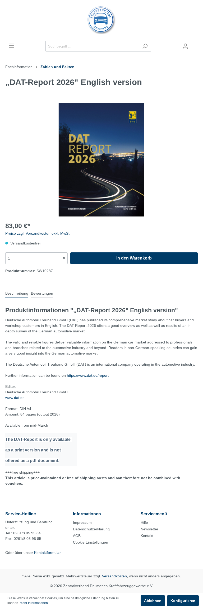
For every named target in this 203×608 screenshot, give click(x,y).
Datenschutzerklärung (91, 529)
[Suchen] (145, 46)
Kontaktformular (47, 552)
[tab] (16, 293)
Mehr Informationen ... (35, 603)
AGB (77, 536)
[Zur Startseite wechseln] (101, 20)
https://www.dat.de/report (88, 375)
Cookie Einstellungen (90, 542)
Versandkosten (114, 576)
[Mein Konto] (185, 46)
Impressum (82, 522)
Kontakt (147, 536)
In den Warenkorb (134, 258)
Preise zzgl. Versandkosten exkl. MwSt (37, 233)
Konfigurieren (182, 600)
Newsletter (149, 529)
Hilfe (144, 522)
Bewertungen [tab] (42, 293)
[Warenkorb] (194, 44)
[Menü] (11, 46)
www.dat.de (15, 397)
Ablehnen (153, 600)
